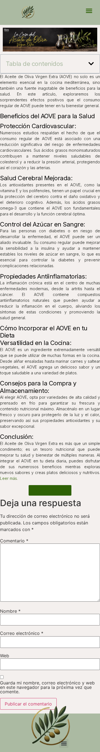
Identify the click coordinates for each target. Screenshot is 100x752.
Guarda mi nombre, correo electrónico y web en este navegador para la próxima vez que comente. (47, 687)
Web (4, 655)
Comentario (14, 541)
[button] (88, 11)
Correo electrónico (21, 633)
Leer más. (9, 478)
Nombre (10, 611)
